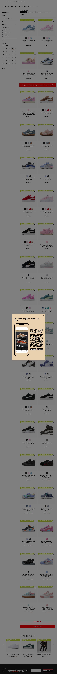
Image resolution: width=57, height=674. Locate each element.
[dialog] (28, 337)
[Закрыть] (43, 315)
